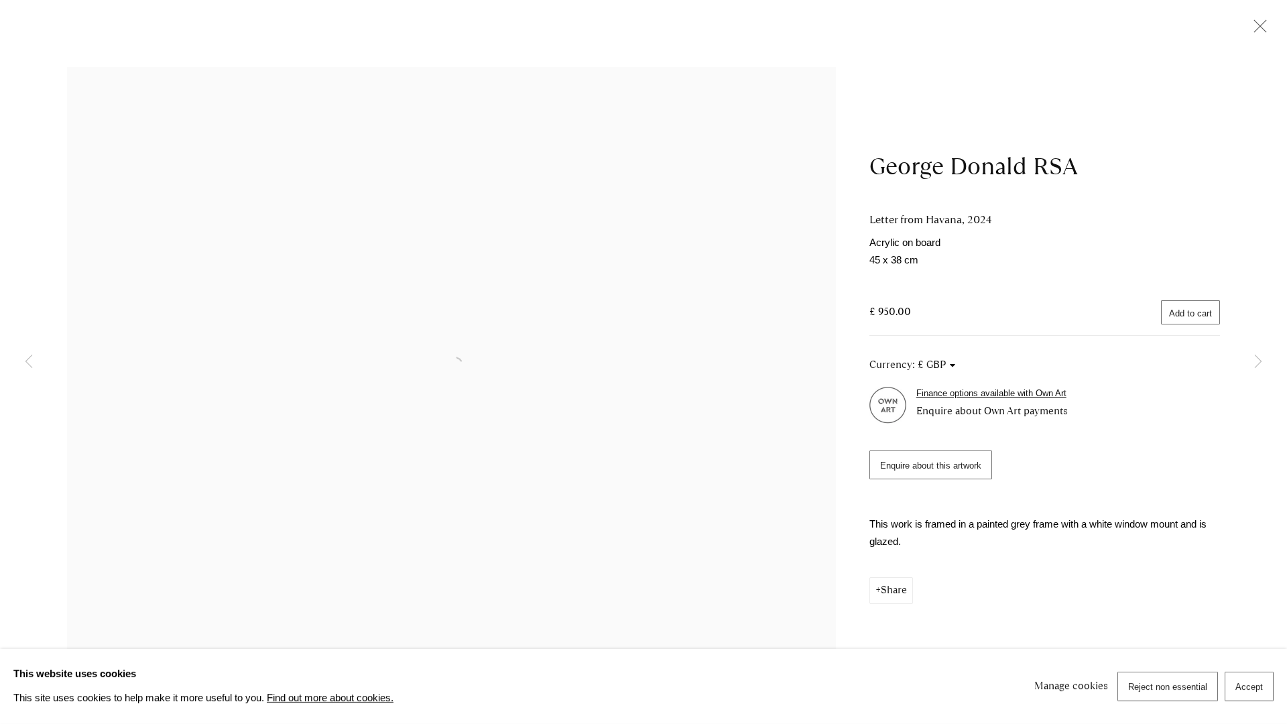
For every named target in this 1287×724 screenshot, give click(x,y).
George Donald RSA (973, 166)
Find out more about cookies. (330, 697)
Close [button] (1257, 30)
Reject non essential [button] (1167, 687)
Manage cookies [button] (1071, 685)
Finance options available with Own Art (991, 393)
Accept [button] (1249, 687)
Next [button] (1258, 362)
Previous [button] (29, 362)
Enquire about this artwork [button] (930, 466)
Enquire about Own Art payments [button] (992, 411)
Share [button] (894, 590)
